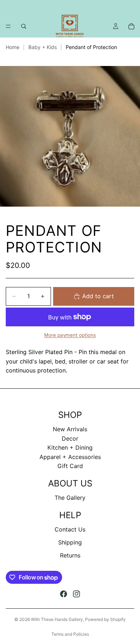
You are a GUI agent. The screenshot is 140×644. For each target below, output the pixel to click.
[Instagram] (76, 594)
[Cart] (131, 26)
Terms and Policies (70, 634)
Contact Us (70, 529)
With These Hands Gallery (57, 619)
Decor (70, 438)
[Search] (24, 26)
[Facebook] (63, 594)
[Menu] (8, 26)
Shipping (70, 542)
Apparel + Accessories (70, 456)
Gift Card (70, 465)
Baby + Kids (42, 47)
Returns (70, 555)
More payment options (70, 335)
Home (12, 47)
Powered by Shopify (105, 619)
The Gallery (70, 497)
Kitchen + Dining (70, 447)
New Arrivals (70, 429)
